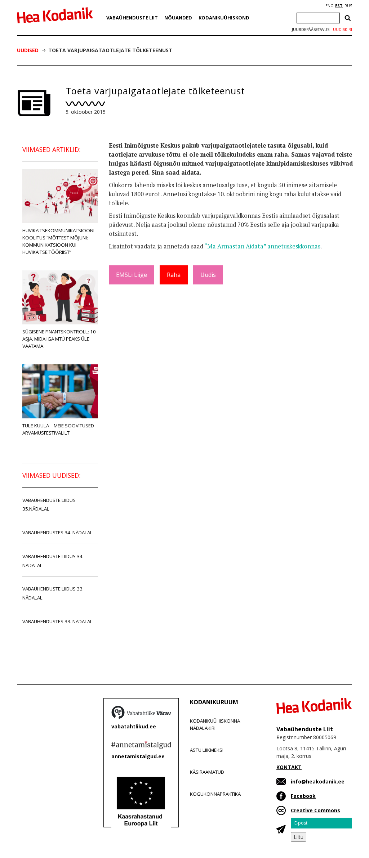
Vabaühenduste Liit (132, 17)
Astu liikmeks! (206, 750)
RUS (348, 5)
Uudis (208, 275)
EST (339, 5)
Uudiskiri (342, 29)
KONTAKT (289, 767)
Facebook (303, 795)
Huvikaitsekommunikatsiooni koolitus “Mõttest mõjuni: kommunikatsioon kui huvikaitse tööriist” (58, 241)
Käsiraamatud (207, 772)
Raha (174, 275)
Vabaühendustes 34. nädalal (57, 532)
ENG (329, 5)
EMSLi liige (131, 275)
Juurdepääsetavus (310, 29)
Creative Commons (315, 810)
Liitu (298, 837)
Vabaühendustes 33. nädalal (57, 621)
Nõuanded (178, 17)
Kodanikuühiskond (224, 17)
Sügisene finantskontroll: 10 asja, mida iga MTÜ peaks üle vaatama (59, 338)
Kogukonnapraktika (215, 794)
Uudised (28, 50)
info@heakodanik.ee (317, 781)
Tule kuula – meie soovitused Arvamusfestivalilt (58, 429)
